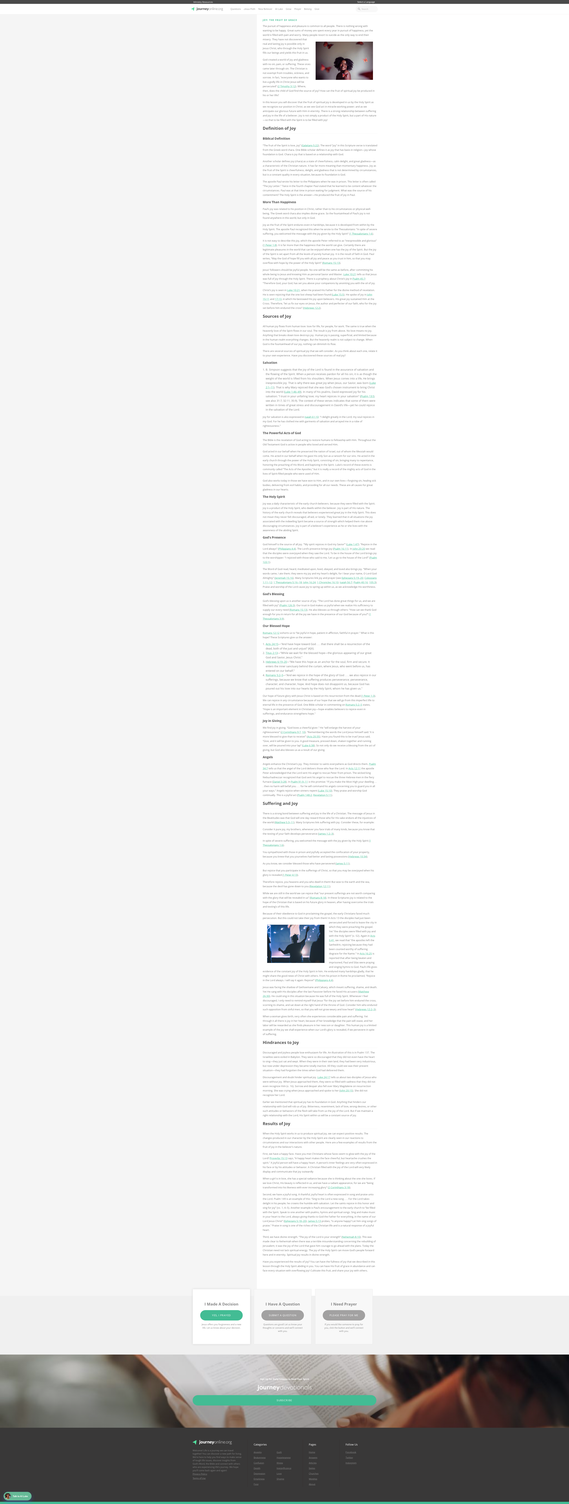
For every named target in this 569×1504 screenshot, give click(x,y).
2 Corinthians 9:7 (291, 732)
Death (257, 1468)
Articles (313, 1462)
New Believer (265, 9)
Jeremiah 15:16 (284, 578)
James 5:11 (342, 863)
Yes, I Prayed (221, 1315)
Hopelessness (284, 1457)
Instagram (351, 1462)
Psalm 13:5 (367, 396)
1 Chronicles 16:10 (327, 582)
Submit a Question (283, 1315)
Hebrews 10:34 (358, 856)
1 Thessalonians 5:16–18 (288, 582)
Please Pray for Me (344, 1315)
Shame (280, 1478)
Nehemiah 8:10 (351, 1237)
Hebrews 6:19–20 (276, 662)
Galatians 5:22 (310, 145)
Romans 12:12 (271, 633)
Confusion (259, 1462)
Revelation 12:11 (320, 886)
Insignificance (284, 1468)
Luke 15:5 (338, 294)
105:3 (372, 582)
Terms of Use (199, 1478)
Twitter (349, 1457)
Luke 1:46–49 (293, 392)
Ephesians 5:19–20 (352, 578)
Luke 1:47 (352, 544)
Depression (259, 1473)
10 (303, 732)
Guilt (279, 1452)
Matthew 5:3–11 (284, 822)
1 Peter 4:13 (290, 875)
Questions (235, 9)
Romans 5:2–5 (274, 675)
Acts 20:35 (313, 736)
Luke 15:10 (325, 790)
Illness (280, 1462)
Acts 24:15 (272, 644)
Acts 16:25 (366, 953)
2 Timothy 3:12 (286, 86)
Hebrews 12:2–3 (365, 1009)
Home (312, 1452)
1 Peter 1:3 (368, 695)
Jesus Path (249, 9)
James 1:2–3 (326, 833)
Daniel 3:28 (279, 781)
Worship (313, 1478)
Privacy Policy (200, 1474)
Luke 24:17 (323, 1077)
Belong (308, 9)
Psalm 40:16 (361, 582)
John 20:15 (346, 1090)
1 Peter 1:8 (269, 245)
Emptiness (259, 1478)
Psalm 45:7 (359, 278)
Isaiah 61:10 (312, 417)
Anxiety (258, 1452)
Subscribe (284, 1400)
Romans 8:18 (318, 897)
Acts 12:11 (355, 768)
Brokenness (260, 1457)
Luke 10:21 (349, 274)
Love (279, 1473)
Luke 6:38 (308, 745)
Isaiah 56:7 (346, 582)
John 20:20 (359, 548)
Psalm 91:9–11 (299, 781)
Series (312, 1468)
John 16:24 (309, 582)
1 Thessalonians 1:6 (361, 233)
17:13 (278, 299)
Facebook (351, 1452)
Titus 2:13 (272, 653)
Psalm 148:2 (305, 795)
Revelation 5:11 (322, 795)
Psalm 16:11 (341, 548)
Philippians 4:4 (287, 548)
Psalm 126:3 (287, 605)
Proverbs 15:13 (278, 1158)
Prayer (297, 9)
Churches (313, 1473)
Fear (256, 1484)
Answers (313, 1457)
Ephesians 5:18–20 (295, 1221)
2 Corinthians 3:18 (339, 1187)
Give (317, 9)
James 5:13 (314, 1221)
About (312, 1484)
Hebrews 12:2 (312, 308)
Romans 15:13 (331, 263)
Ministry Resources (203, 2)
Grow (288, 9)
